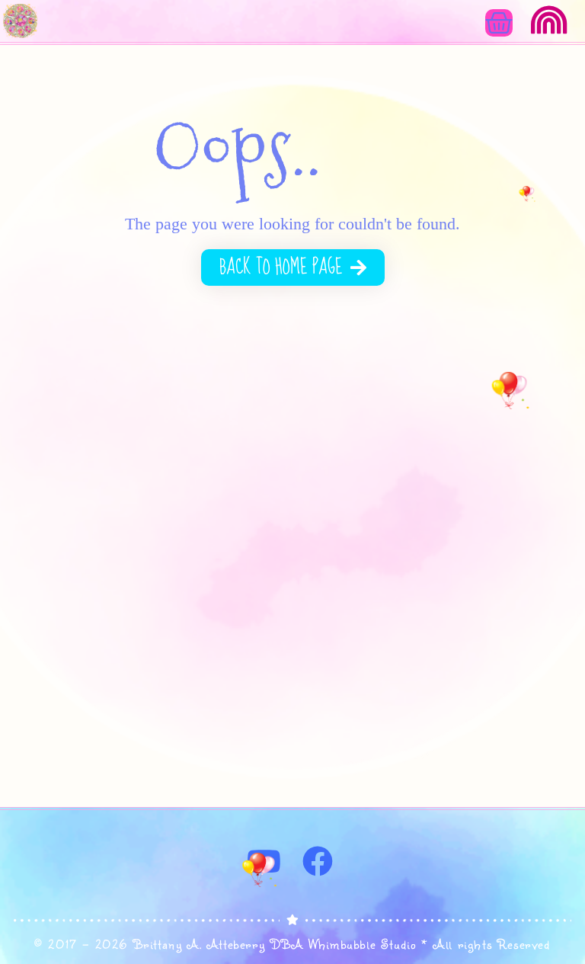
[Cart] (499, 23)
